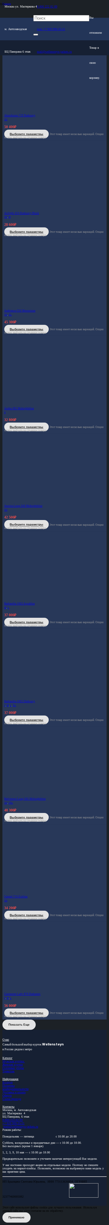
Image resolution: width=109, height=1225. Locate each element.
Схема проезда (11, 1098)
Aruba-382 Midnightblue (19, 408)
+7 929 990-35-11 (13, 1123)
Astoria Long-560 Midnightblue (23, 505)
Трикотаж (8, 1071)
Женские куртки (12, 1064)
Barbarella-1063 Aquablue (19, 603)
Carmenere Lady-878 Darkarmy (22, 994)
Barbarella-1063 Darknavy (19, 701)
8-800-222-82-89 (12, 1120)
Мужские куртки (13, 1061)
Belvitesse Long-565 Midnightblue (25, 798)
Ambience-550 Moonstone (19, 310)
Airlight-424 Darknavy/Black (21, 213)
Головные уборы (13, 1068)
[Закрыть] (35, 34)
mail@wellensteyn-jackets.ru (20, 1126)
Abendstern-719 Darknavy (19, 115)
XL (10, 314)
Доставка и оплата (13, 1092)
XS (5, 119)
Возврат (7, 1082)
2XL (10, 803)
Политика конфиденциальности (15, 1087)
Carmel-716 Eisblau (16, 896)
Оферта (7, 1095)
